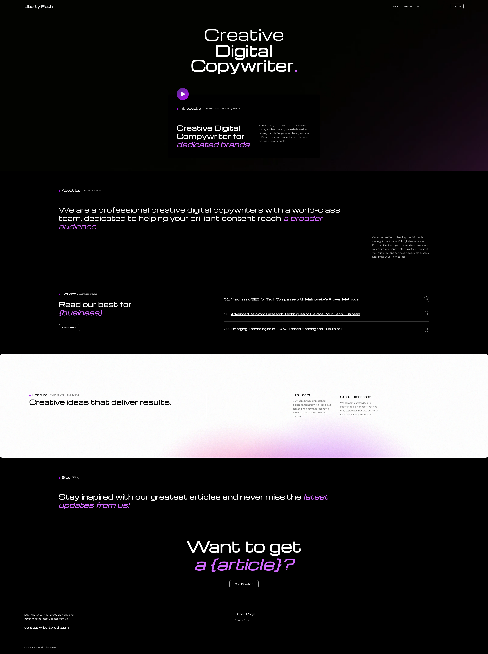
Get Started (244, 584)
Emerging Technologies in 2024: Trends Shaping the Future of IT (287, 329)
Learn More (69, 327)
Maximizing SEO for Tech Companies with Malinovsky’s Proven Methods (295, 299)
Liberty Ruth (38, 6)
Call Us (457, 6)
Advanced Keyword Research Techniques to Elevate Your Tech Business (295, 314)
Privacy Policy (243, 620)
